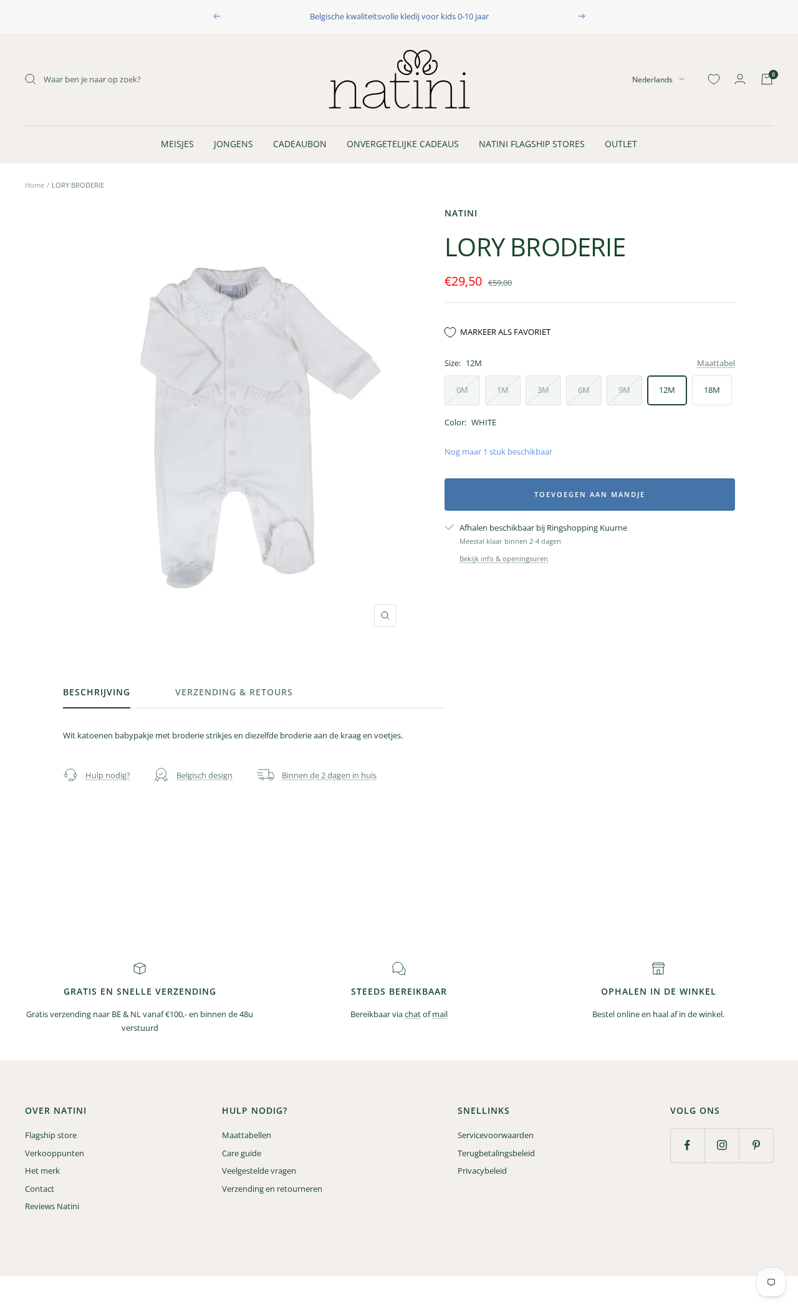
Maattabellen (246, 1135)
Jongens (233, 144)
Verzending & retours (234, 692)
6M (584, 389)
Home (34, 185)
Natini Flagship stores (532, 144)
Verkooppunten (54, 1153)
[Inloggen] (740, 79)
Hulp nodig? (107, 775)
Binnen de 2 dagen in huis (329, 775)
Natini (461, 213)
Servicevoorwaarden (496, 1135)
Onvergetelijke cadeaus (403, 144)
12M (667, 389)
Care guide (241, 1153)
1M (503, 389)
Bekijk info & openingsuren (503, 558)
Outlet (621, 144)
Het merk (42, 1170)
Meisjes (177, 144)
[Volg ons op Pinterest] (756, 1145)
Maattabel (716, 363)
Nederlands (652, 79)
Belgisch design (204, 775)
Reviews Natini (52, 1206)
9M (624, 389)
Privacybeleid (482, 1170)
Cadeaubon (300, 144)
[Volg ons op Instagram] (721, 1145)
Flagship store (51, 1135)
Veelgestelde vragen (259, 1170)
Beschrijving (96, 692)
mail (440, 1014)
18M (712, 389)
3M (543, 389)
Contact (39, 1188)
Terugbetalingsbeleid (496, 1153)
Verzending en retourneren (272, 1188)
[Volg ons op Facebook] (687, 1145)
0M (462, 389)
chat (413, 1014)
